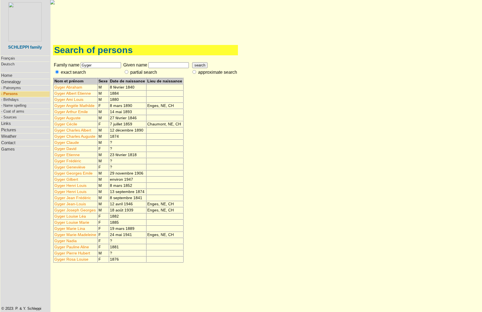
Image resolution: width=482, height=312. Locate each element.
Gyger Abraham (68, 87)
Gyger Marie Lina (69, 228)
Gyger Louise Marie (71, 222)
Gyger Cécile (65, 124)
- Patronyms (11, 88)
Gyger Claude (66, 142)
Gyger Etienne (67, 155)
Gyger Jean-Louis (70, 204)
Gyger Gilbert (66, 179)
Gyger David (65, 148)
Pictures (8, 129)
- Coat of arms (12, 111)
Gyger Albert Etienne (72, 93)
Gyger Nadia (65, 241)
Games (8, 149)
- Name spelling (13, 105)
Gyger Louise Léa (70, 216)
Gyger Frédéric (67, 161)
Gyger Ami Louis (68, 99)
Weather (8, 136)
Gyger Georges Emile (73, 173)
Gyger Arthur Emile (71, 111)
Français (8, 58)
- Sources (9, 117)
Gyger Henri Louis (70, 185)
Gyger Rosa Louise (71, 259)
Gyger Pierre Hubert (72, 253)
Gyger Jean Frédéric (72, 198)
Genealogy (11, 81)
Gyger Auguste (67, 118)
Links (6, 123)
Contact (8, 142)
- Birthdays (10, 99)
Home (6, 75)
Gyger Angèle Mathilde (74, 105)
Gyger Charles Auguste (74, 136)
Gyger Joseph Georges (75, 210)
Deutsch (8, 64)
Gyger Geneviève (69, 167)
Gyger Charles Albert (72, 130)
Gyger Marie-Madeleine (75, 234)
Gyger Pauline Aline (71, 247)
